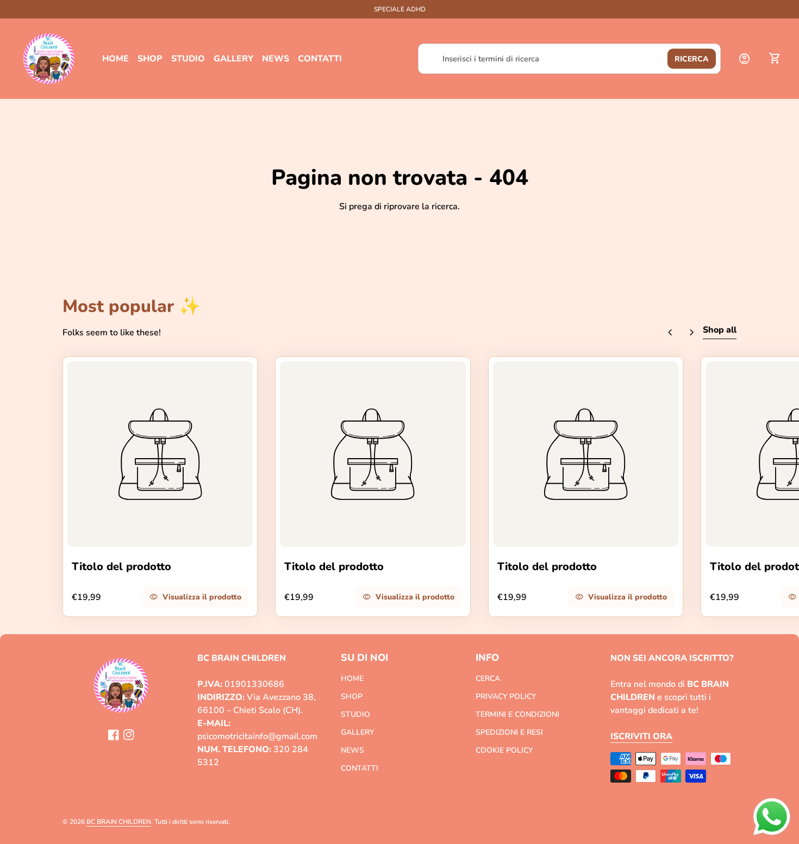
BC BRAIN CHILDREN (118, 821)
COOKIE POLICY (504, 750)
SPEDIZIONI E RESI (509, 732)
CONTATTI (320, 59)
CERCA (488, 678)
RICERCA (692, 59)
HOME (115, 59)
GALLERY (233, 59)
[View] (160, 454)
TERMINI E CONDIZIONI (517, 714)
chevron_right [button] (691, 332)
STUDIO (188, 59)
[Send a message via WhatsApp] (772, 817)
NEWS (275, 59)
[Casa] (48, 58)
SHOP (150, 59)
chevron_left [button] (670, 332)
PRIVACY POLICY (506, 696)
